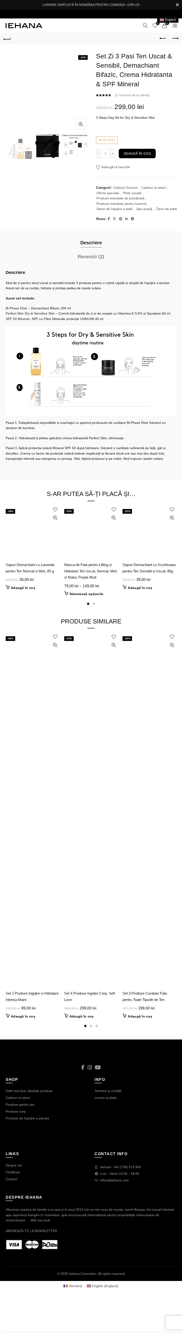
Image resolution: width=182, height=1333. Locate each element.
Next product (175, 38)
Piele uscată (132, 193)
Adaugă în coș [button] (23, 588)
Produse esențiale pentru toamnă (121, 204)
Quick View (55, 518)
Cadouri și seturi (153, 187)
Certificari (13, 1172)
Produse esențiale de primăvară (120, 198)
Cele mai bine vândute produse (29, 1091)
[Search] (145, 25)
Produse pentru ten (20, 1104)
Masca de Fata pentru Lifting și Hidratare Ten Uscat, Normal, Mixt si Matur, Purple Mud (90, 571)
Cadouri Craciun (125, 187)
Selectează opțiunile (86, 594)
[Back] (7, 38)
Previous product (163, 38)
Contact (11, 1179)
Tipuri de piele (166, 209)
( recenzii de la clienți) (132, 95)
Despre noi (14, 1165)
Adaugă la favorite (115, 167)
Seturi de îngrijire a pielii (114, 209)
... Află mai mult (38, 1220)
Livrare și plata (106, 1098)
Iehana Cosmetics (82, 1274)
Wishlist (158, 23)
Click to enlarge (80, 124)
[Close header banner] (177, 4)
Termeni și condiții (108, 1091)
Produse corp (16, 1111)
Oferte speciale (107, 193)
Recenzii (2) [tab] (91, 256)
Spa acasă (144, 209)
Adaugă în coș (137, 153)
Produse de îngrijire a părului (27, 1118)
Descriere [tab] (91, 242)
